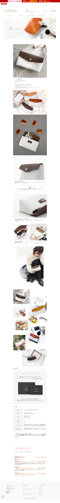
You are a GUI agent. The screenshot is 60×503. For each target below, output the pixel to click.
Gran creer (29, 498)
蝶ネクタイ (24, 494)
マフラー (31, 494)
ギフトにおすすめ (31, 15)
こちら (14, 489)
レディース (24, 487)
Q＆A (39, 492)
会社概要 (40, 487)
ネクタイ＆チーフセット (33, 493)
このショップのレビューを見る (42, 457)
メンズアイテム (20, 15)
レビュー (51, 15)
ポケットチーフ (28, 493)
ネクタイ (24, 493)
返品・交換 (40, 491)
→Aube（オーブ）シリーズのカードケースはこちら (31, 410)
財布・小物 (27, 494)
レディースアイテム (10, 15)
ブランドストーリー (42, 15)
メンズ (24, 492)
